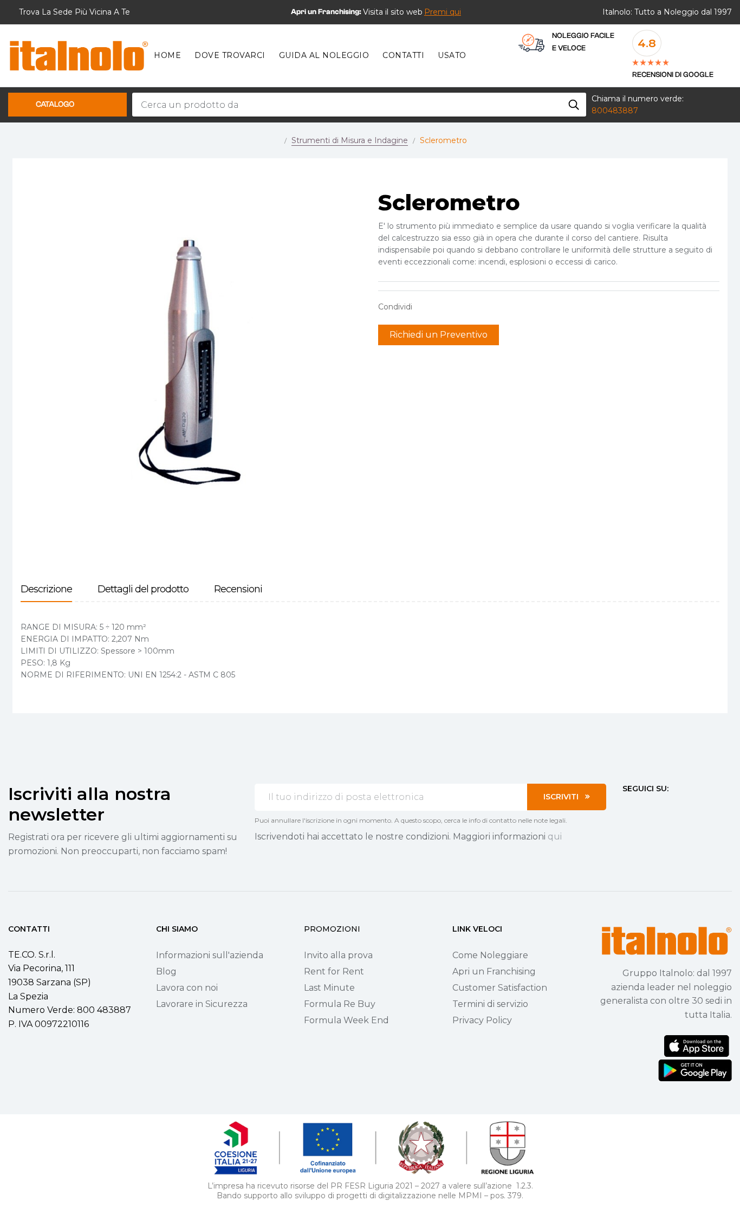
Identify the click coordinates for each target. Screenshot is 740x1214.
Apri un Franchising (494, 971)
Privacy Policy (482, 1020)
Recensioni (238, 589)
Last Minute (329, 988)
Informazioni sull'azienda (209, 955)
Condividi (426, 307)
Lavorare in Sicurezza (202, 1004)
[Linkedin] (685, 808)
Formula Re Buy (339, 1004)
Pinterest (459, 307)
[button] (442, 12)
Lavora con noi (187, 988)
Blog (166, 971)
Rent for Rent (334, 971)
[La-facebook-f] (626, 808)
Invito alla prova (338, 955)
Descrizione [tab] (46, 589)
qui (555, 836)
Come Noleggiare (490, 955)
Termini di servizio (490, 1004)
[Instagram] (646, 808)
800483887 (615, 110)
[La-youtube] (665, 808)
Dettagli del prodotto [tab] (143, 589)
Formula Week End (346, 1020)
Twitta (442, 307)
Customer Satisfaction (499, 988)
